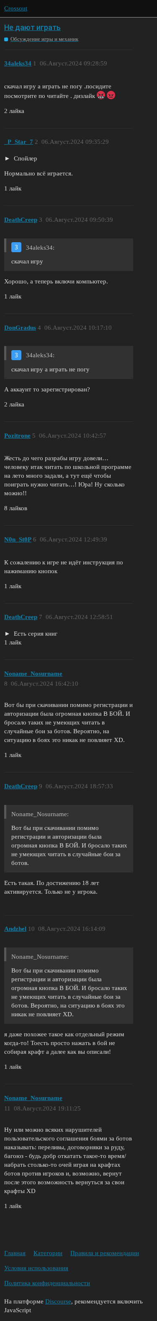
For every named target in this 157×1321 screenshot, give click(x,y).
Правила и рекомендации (104, 1253)
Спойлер (24, 158)
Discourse (58, 1301)
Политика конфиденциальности (47, 1283)
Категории (47, 1253)
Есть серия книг (34, 633)
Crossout (15, 8)
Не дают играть (32, 27)
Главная (15, 1253)
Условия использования (36, 1268)
